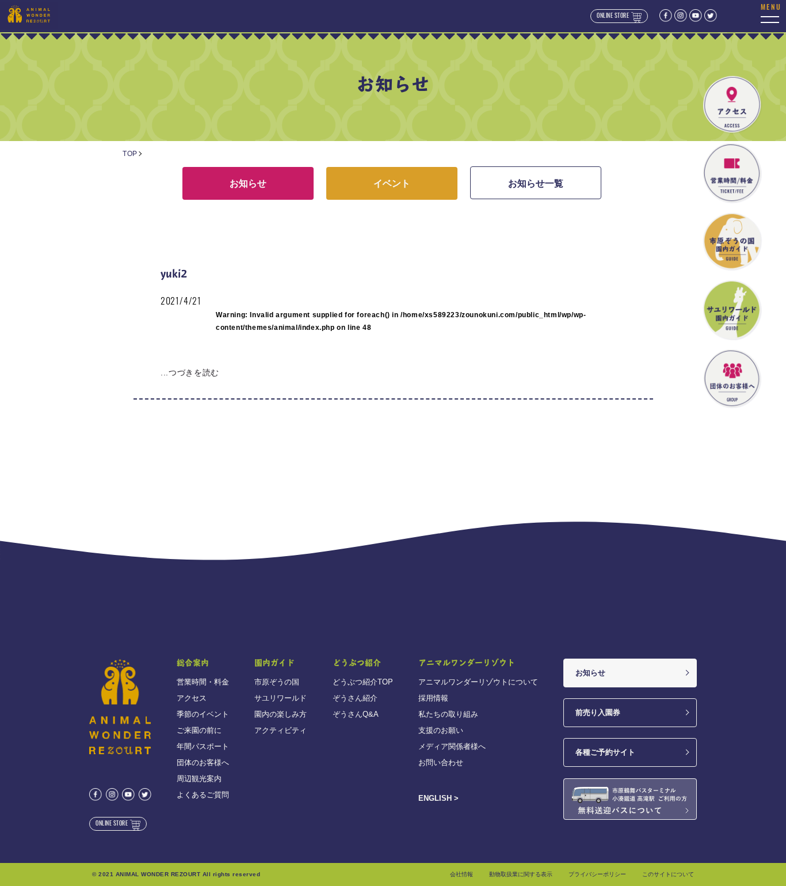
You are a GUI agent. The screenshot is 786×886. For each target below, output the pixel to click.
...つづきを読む (190, 372)
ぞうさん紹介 (355, 698)
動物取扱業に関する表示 (520, 874)
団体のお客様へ (203, 762)
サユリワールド (280, 698)
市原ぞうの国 (276, 682)
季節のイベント (203, 714)
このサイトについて (668, 874)
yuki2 (174, 273)
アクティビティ (280, 730)
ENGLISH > (438, 798)
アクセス (192, 698)
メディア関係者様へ (452, 746)
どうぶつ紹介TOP (363, 682)
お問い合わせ (440, 762)
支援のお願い (440, 730)
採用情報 (433, 698)
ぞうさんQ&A (356, 714)
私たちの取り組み (448, 714)
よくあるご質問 (203, 794)
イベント (391, 183)
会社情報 (461, 874)
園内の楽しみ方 (280, 714)
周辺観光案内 (199, 778)
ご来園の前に (199, 730)
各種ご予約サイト (605, 752)
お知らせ (248, 183)
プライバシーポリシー (597, 874)
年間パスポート (203, 746)
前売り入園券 (597, 712)
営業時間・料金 (203, 682)
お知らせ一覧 (535, 183)
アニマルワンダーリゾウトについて (478, 682)
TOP (130, 154)
